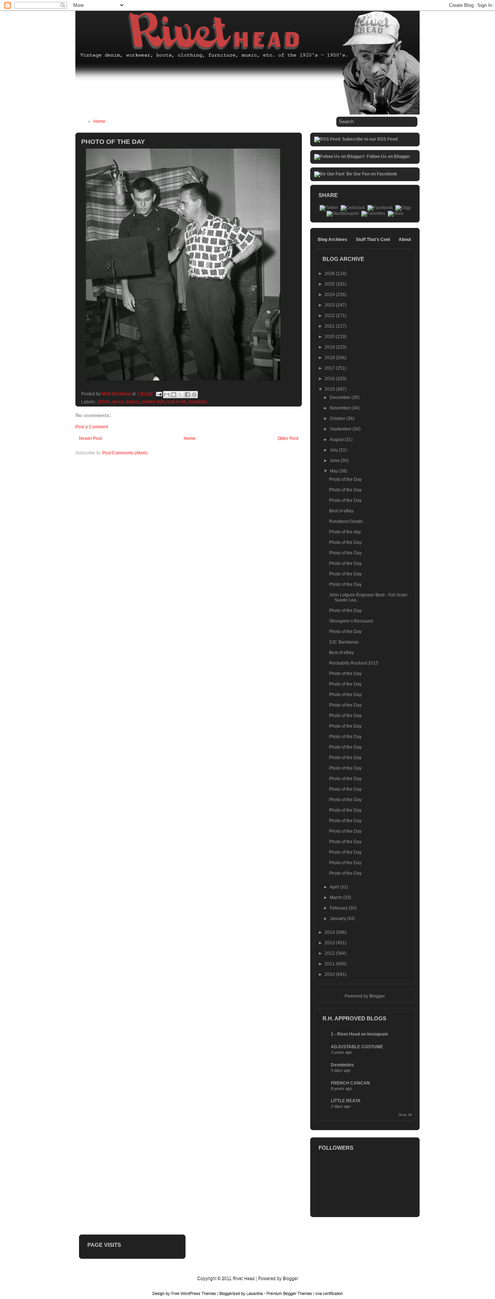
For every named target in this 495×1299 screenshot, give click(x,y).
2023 (330, 305)
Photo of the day (345, 531)
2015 (330, 389)
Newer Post (90, 438)
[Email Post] (158, 393)
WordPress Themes (198, 1293)
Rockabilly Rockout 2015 (353, 663)
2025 (330, 284)
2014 (330, 932)
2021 (330, 326)
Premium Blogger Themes (289, 1293)
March (336, 897)
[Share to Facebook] (187, 394)
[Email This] (166, 394)
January (338, 918)
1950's (103, 401)
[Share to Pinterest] (194, 394)
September (341, 429)
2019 (330, 347)
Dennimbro (342, 1064)
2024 (330, 294)
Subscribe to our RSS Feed (370, 139)
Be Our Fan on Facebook (371, 173)
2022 (330, 315)
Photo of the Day (345, 479)
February (339, 908)
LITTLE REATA (346, 1100)
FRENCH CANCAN (350, 1083)
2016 (330, 378)
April (335, 887)
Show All (405, 1115)
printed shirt (153, 401)
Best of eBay (341, 510)
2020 (330, 336)
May (334, 471)
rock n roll (176, 401)
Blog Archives (332, 239)
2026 (330, 273)
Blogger (376, 996)
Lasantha (254, 1293)
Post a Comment (91, 426)
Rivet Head (244, 1278)
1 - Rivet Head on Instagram (359, 1034)
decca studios (125, 401)
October (338, 418)
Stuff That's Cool (373, 239)
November (341, 408)
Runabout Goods (346, 521)
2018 (330, 357)
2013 (330, 942)
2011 (330, 963)
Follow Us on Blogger (388, 156)
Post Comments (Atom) (124, 452)
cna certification (329, 1293)
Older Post (288, 438)
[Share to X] (180, 394)
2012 (330, 953)
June (335, 460)
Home (99, 121)
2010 (330, 974)
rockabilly (197, 401)
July (334, 450)
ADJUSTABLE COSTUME (357, 1046)
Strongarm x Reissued (351, 621)
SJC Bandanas (344, 642)
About (405, 239)
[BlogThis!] (173, 394)
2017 (330, 368)
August (337, 439)
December (341, 397)
